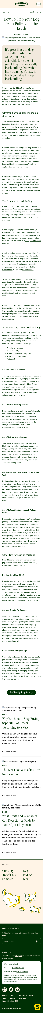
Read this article (9, 751)
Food (4, 715)
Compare (7, 879)
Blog (25, 879)
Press (4, 996)
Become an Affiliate (27, 996)
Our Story (7, 871)
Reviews (27, 875)
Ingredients (8, 875)
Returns (22, 998)
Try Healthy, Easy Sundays (21, 692)
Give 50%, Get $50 (10, 1001)
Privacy (13, 998)
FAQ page (18, 956)
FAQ (25, 871)
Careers (13, 996)
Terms (4, 998)
